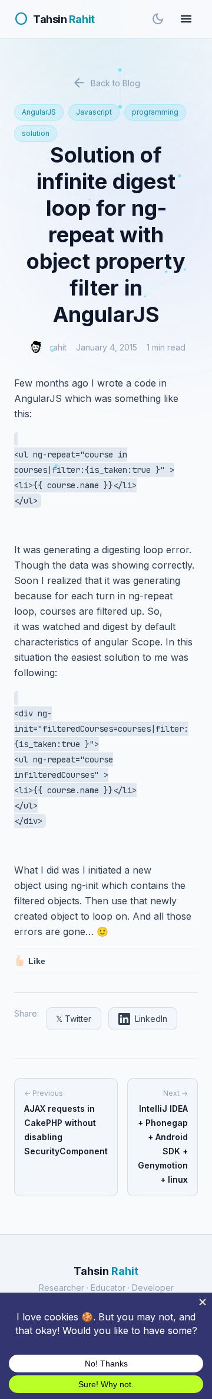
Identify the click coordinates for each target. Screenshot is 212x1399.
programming (155, 112)
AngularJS (39, 112)
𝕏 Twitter (73, 1019)
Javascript (94, 112)
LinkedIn (151, 1019)
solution (35, 133)
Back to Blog (106, 83)
